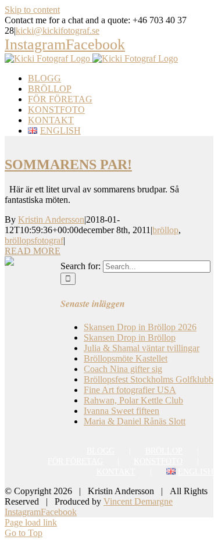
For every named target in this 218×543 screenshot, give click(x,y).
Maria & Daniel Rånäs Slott (134, 421)
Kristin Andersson (51, 219)
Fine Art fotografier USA (130, 390)
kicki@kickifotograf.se (57, 30)
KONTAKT (116, 471)
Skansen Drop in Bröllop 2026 (140, 327)
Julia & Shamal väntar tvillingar (141, 348)
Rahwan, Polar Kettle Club (133, 400)
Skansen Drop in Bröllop (130, 337)
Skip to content (32, 10)
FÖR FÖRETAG (75, 461)
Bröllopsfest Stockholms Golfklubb (148, 379)
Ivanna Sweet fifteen (121, 411)
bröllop (165, 230)
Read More (32, 251)
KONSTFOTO (158, 461)
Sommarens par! (68, 164)
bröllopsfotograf (34, 240)
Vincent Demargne (138, 501)
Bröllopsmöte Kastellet (125, 358)
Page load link (31, 522)
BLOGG (101, 450)
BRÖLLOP (164, 450)
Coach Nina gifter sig (123, 369)
